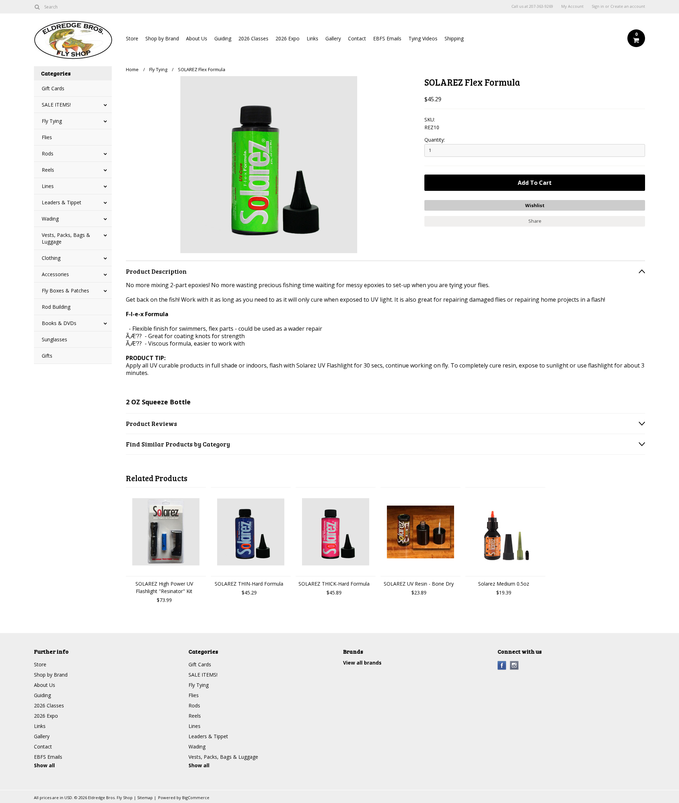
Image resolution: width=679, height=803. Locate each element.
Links (312, 38)
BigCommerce (195, 797)
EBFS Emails (387, 38)
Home (132, 69)
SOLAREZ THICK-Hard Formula (334, 583)
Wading (50, 218)
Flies (47, 137)
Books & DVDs (59, 323)
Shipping (454, 38)
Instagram (514, 665)
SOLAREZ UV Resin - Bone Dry (419, 583)
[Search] (37, 7)
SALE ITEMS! (56, 104)
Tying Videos (422, 38)
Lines (48, 186)
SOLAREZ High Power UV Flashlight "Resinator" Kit (164, 587)
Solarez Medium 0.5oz (503, 583)
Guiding (222, 38)
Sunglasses (54, 339)
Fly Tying (52, 121)
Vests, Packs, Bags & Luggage (66, 238)
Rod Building (56, 306)
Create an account (627, 6)
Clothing (51, 258)
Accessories (55, 274)
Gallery (333, 38)
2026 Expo (287, 38)
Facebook (502, 665)
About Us (196, 38)
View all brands (362, 662)
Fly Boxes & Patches (65, 290)
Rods (47, 153)
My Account (572, 6)
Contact (357, 38)
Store (132, 38)
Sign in (598, 6)
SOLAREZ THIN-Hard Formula (249, 583)
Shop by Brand (162, 38)
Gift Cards (53, 88)
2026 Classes (253, 38)
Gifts (47, 355)
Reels (48, 169)
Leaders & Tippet (61, 202)
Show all (44, 765)
